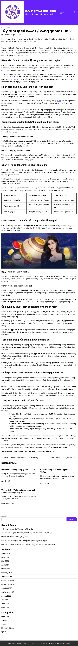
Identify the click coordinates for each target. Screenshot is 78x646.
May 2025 (5, 608)
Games (4, 620)
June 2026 (5, 557)
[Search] (75, 12)
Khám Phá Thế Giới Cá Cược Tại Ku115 (14, 537)
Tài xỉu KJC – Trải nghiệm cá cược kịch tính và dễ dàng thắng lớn (18, 491)
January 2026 (6, 576)
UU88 (59, 101)
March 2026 (5, 569)
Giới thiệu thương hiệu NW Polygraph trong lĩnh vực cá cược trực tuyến (27, 533)
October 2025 (6, 588)
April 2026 (5, 565)
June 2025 (5, 604)
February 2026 (6, 573)
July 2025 (5, 600)
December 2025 (7, 580)
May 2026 (5, 561)
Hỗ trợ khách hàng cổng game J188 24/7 (19, 469)
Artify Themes (64, 643)
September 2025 (7, 592)
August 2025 (6, 596)
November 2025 (7, 584)
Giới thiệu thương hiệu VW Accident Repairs (17, 529)
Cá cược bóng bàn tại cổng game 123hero (54, 470)
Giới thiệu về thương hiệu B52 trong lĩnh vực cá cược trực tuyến (24, 541)
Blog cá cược (5, 27)
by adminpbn (5, 35)
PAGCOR (39, 299)
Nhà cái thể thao (7, 628)
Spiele (3, 632)
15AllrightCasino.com (40, 11)
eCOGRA (14, 79)
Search (4, 516)
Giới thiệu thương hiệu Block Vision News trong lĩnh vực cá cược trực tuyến (28, 544)
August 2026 (6, 553)
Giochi (3, 624)
